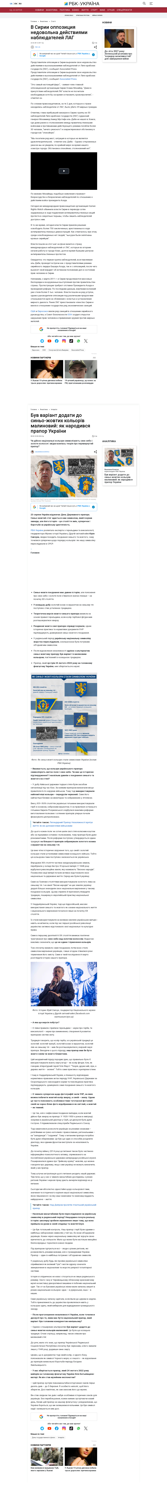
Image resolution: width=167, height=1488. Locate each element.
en (15, 4)
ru (20, 4)
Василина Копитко (112, 469)
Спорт (94, 10)
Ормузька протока (82, 15)
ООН (70, 314)
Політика (65, 10)
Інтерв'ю (54, 409)
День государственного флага (43, 1437)
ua (11, 4)
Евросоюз (43, 311)
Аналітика (51, 10)
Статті (53, 21)
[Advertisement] (64, 572)
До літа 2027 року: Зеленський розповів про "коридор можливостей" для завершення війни (118, 55)
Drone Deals (69, 15)
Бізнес (75, 10)
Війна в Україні (97, 15)
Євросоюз (35, 350)
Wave (102, 10)
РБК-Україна (37, 530)
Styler (111, 10)
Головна (34, 21)
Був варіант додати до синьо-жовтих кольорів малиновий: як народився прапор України (119, 478)
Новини (39, 10)
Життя (84, 10)
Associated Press (68, 79)
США (33, 311)
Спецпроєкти (124, 10)
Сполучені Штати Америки (59, 350)
